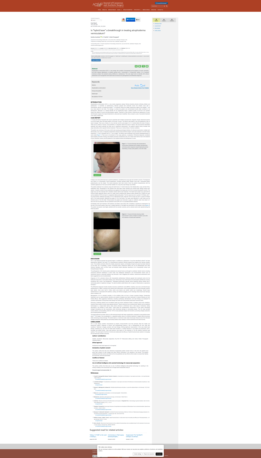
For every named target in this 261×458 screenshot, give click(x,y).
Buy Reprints (131, 19)
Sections (156, 20)
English (93, 20)
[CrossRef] (97, 379)
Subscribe (153, 9)
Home (99, 9)
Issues (118, 9)
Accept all (159, 454)
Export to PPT (97, 175)
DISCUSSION (157, 28)
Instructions (137, 9)
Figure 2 (147, 205)
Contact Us (160, 9)
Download (172, 20)
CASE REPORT (158, 26)
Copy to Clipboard (96, 60)
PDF (139, 19)
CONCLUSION (158, 30)
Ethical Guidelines (127, 9)
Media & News (146, 9)
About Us (104, 9)
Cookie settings (137, 454)
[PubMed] (102, 379)
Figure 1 (99, 135)
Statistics (164, 20)
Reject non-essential (149, 454)
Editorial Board (112, 9)
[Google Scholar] (107, 379)
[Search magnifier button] (167, 6)
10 (94, 315)
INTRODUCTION (158, 23)
